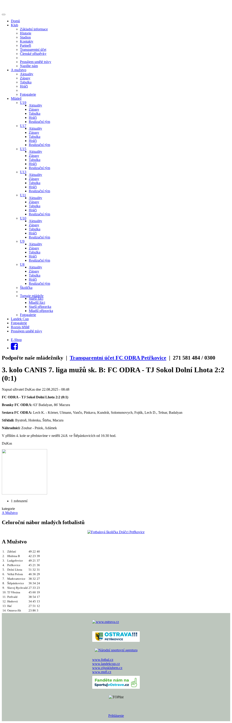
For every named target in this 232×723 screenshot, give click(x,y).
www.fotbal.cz (102, 660)
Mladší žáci (37, 302)
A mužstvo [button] (18, 70)
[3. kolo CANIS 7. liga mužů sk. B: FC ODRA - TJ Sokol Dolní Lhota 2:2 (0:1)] (24, 493)
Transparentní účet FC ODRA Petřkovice (118, 358)
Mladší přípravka (41, 311)
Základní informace (34, 29)
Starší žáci (36, 298)
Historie (25, 33)
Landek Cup (20, 319)
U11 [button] (23, 195)
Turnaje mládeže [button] (32, 296)
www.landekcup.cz (106, 664)
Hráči (24, 86)
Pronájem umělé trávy (35, 62)
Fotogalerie (28, 94)
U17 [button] (23, 126)
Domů (15, 21)
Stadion (25, 37)
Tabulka (25, 82)
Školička (26, 288)
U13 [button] (23, 172)
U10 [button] (23, 218)
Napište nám (29, 66)
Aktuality (26, 74)
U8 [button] (22, 264)
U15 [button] (23, 149)
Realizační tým (39, 122)
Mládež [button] (16, 98)
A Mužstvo (10, 513)
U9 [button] (22, 241)
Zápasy (25, 78)
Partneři (25, 45)
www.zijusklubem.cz (107, 668)
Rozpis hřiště (20, 327)
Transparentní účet (33, 49)
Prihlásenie (116, 716)
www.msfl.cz (101, 672)
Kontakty (26, 41)
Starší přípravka (40, 307)
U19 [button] (23, 103)
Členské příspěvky (33, 54)
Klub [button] (14, 25)
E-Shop (16, 340)
